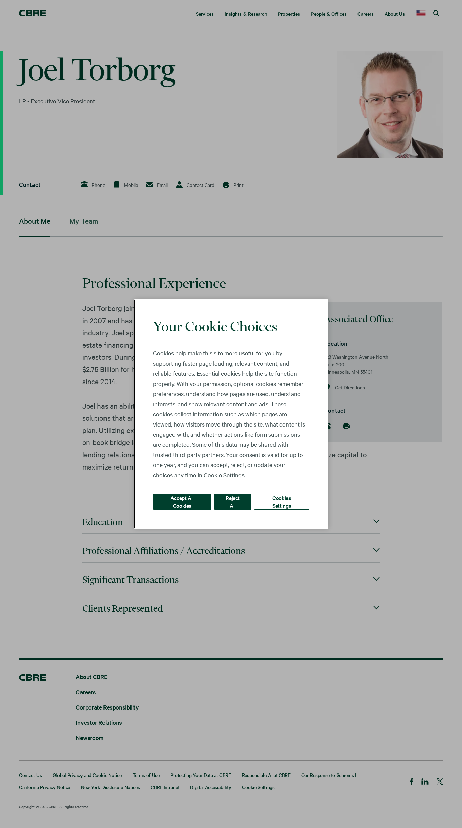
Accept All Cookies (182, 501)
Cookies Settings (281, 501)
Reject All (233, 501)
